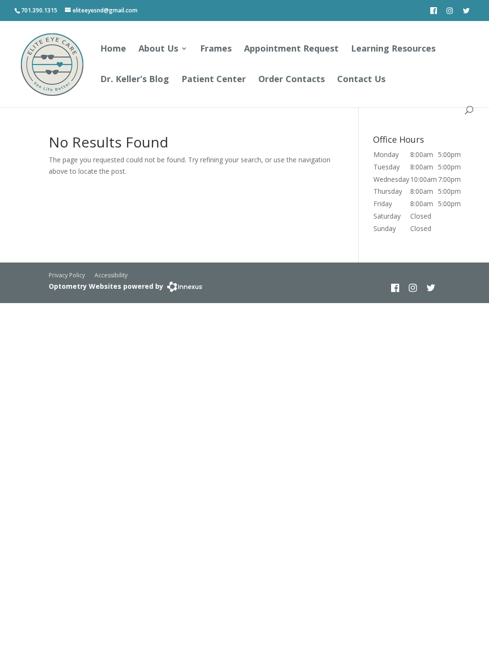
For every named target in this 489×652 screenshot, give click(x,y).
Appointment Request (291, 49)
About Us (158, 49)
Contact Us (361, 79)
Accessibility (111, 275)
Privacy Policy (67, 275)
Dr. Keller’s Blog (134, 79)
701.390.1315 (39, 10)
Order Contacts (291, 79)
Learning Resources (393, 49)
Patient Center (213, 79)
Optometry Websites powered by (106, 286)
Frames (216, 49)
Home (113, 49)
